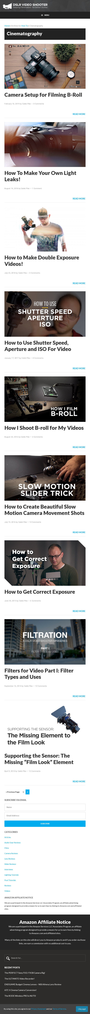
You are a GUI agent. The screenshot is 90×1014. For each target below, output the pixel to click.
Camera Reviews (11, 853)
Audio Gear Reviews (12, 842)
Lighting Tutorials (11, 875)
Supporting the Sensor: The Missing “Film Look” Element (38, 758)
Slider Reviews (10, 864)
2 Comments (37, 437)
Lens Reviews (9, 859)
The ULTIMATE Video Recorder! (19, 978)
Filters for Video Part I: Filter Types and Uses (38, 673)
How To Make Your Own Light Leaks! (40, 176)
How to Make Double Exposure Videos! (41, 260)
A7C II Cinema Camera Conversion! (20, 990)
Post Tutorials (10, 880)
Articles (7, 837)
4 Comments (38, 358)
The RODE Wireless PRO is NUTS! (20, 996)
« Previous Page (13, 792)
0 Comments (38, 104)
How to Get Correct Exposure (39, 591)
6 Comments (35, 601)
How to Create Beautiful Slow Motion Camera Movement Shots (44, 509)
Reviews (7, 885)
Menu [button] (46, 15)
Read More (79, 114)
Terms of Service (59, 1009)
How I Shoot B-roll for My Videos (44, 428)
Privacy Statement (38, 1009)
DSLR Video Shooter (25, 6)
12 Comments (35, 771)
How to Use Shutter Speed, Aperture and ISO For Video (37, 345)
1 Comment (37, 188)
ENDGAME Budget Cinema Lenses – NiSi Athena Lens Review (32, 984)
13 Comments (35, 522)
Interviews (8, 869)
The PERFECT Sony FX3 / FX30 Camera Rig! (24, 973)
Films (6, 848)
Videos (7, 891)
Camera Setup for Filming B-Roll (43, 94)
